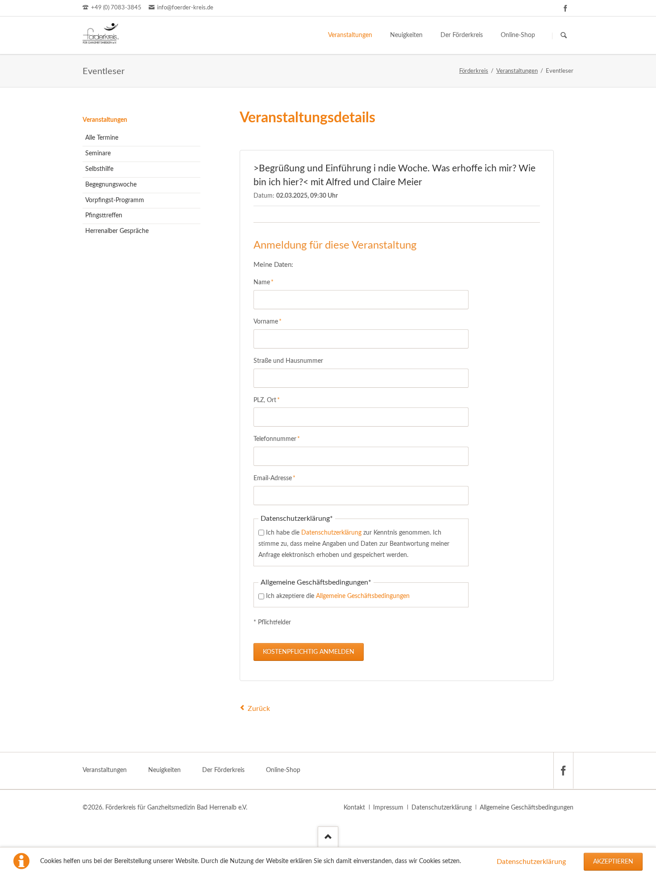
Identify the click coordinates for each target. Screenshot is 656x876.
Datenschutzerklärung (531, 861)
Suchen (563, 36)
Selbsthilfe (99, 169)
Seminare (98, 153)
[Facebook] (565, 8)
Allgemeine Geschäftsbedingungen (363, 596)
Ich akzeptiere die (338, 596)
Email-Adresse (274, 478)
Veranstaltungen (105, 120)
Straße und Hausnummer (288, 361)
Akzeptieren (613, 862)
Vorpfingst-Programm (114, 200)
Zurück (259, 708)
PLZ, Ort (267, 400)
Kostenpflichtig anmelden (308, 652)
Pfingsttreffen (103, 215)
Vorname (267, 321)
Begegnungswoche (111, 185)
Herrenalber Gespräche (117, 231)
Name (267, 282)
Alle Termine (101, 138)
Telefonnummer (276, 439)
